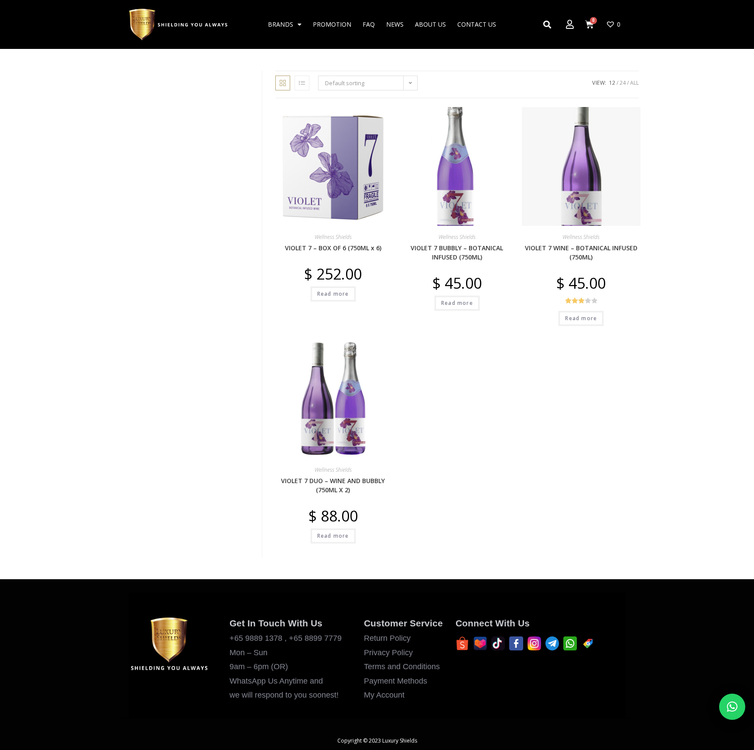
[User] (570, 24)
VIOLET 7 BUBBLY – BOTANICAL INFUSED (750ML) (457, 252)
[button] (362, 117)
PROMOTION (332, 24)
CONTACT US (476, 24)
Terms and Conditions (402, 666)
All (634, 82)
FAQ (369, 24)
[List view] (302, 83)
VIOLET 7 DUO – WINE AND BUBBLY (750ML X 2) (333, 485)
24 (623, 82)
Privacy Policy (388, 652)
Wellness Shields (333, 237)
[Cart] (589, 24)
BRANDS (280, 24)
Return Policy (387, 638)
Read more (333, 293)
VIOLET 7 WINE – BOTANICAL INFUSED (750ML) (581, 252)
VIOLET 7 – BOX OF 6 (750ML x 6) (333, 248)
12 (612, 82)
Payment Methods (395, 681)
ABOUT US (430, 24)
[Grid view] (282, 83)
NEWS (395, 24)
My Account (384, 695)
